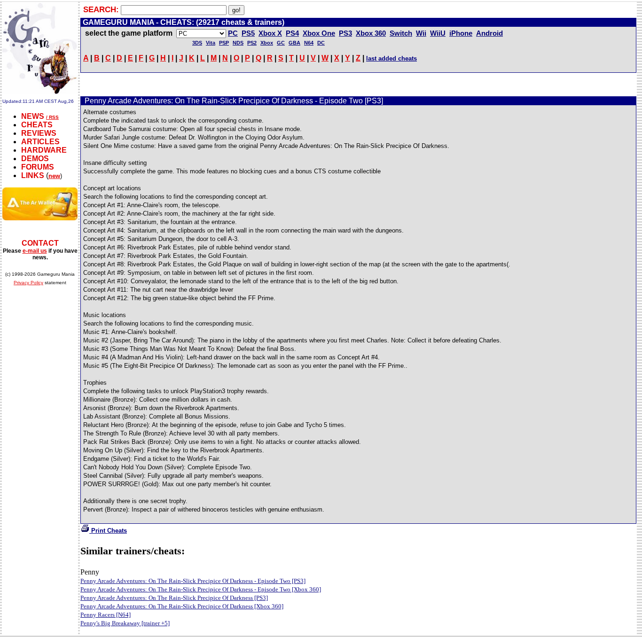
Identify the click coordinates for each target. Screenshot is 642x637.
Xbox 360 (371, 33)
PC (233, 33)
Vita (210, 43)
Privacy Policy (28, 282)
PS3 (345, 33)
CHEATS (37, 125)
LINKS (32, 175)
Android (489, 33)
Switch (401, 33)
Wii (421, 33)
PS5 (248, 33)
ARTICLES (40, 142)
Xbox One (319, 33)
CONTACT (40, 243)
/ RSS (52, 117)
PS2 (252, 43)
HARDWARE (44, 150)
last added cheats (391, 58)
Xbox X (270, 33)
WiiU (438, 33)
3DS (197, 43)
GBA (294, 43)
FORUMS (37, 167)
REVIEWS (38, 133)
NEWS (32, 116)
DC (321, 43)
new (54, 175)
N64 (308, 43)
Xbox (266, 43)
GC (281, 43)
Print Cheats (108, 530)
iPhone (460, 33)
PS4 (292, 33)
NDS (238, 43)
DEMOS (35, 159)
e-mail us (35, 251)
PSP (224, 43)
